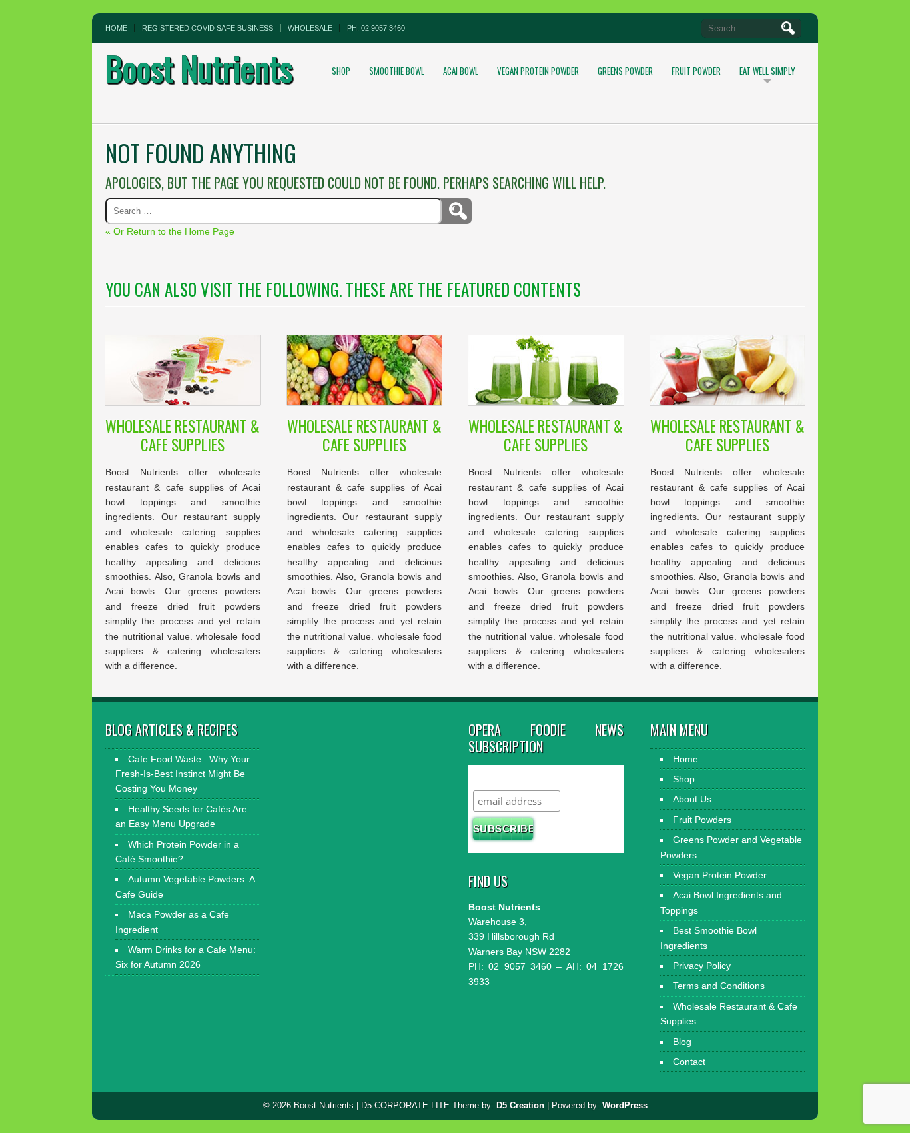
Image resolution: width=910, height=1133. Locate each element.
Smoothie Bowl (396, 70)
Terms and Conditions (719, 985)
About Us (692, 799)
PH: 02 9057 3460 (376, 28)
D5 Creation (520, 1105)
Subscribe (499, 777)
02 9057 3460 (518, 966)
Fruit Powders (702, 819)
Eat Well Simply (767, 70)
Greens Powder (625, 70)
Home (116, 28)
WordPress (625, 1105)
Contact (689, 1061)
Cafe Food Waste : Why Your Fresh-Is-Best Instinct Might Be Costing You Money (182, 774)
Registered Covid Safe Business (207, 28)
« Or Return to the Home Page (169, 231)
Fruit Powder (696, 70)
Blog (682, 1041)
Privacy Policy (702, 965)
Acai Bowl (460, 70)
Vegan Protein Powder (538, 70)
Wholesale (310, 28)
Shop (341, 70)
